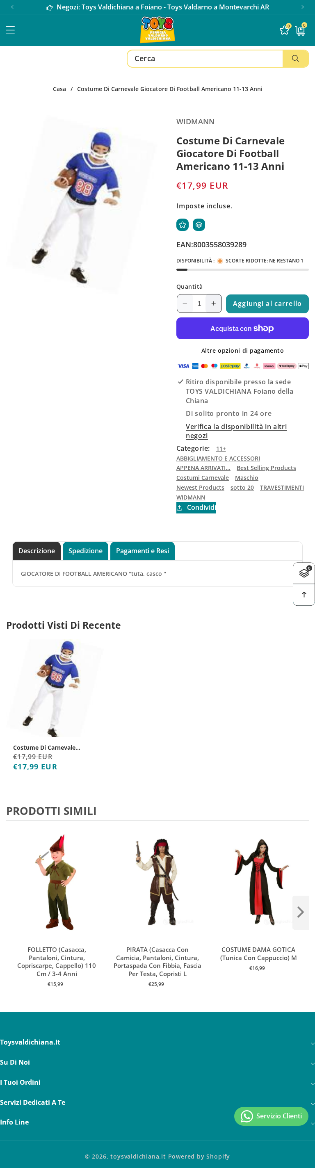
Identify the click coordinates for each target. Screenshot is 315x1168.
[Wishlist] (182, 225)
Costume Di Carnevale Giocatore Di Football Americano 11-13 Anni (44, 747)
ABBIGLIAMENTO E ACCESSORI (218, 458)
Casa (59, 89)
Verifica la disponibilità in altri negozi (236, 431)
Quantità (189, 286)
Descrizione (36, 550)
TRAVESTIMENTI (282, 487)
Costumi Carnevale (202, 477)
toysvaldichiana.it (138, 1156)
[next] (300, 912)
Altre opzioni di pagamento (242, 350)
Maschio (246, 477)
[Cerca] (295, 58)
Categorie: (193, 448)
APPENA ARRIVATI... (203, 468)
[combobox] (218, 58)
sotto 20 (242, 487)
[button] (303, 7)
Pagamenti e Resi (142, 550)
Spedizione (85, 550)
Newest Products (200, 487)
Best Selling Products (266, 468)
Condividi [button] (201, 507)
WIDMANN (190, 497)
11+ (221, 448)
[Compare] (199, 225)
